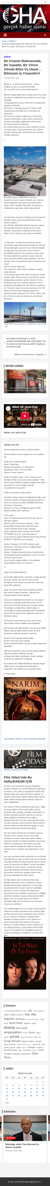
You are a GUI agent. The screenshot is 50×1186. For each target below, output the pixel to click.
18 (13, 1092)
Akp (27, 1014)
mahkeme (39, 1047)
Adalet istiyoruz (17, 1015)
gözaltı (38, 1041)
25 (13, 1095)
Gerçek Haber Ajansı (27, 1037)
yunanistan (26, 1054)
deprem (27, 1023)
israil (18, 1047)
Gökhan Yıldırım (27, 1041)
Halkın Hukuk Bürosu (24, 1044)
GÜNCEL (7, 57)
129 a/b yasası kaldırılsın (13, 1011)
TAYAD (41, 1050)
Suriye (34, 1050)
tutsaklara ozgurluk (12, 1054)
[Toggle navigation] (5, 35)
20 (25, 1092)
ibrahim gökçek (9, 1047)
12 (19, 1089)
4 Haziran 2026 (11, 1151)
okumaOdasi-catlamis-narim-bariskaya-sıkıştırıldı (24, 739)
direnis (22, 324)
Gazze (6, 1037)
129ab (25, 1011)
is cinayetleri (31, 324)
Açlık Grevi (16, 1023)
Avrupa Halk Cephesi (32, 1019)
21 (31, 1092)
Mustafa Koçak (10, 1050)
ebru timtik (21, 1028)
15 (37, 1089)
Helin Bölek (36, 1044)
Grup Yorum (12, 1041)
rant (6, 326)
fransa (38, 1033)
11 (13, 1089)
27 (25, 1095)
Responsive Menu (45, 2)
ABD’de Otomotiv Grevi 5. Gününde (29, 354)
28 (31, 1095)
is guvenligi (41, 324)
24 (7, 1095)
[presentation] (42, 1111)
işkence (24, 1047)
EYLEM (25, 1033)
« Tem (6, 1103)
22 (37, 1092)
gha (17, 78)
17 (7, 1092)
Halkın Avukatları (10, 1044)
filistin (31, 1032)
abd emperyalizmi (39, 1011)
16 (43, 1089)
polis (20, 1050)
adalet (6, 1015)
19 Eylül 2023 (9, 78)
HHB (43, 1044)
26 (19, 1095)
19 (19, 1092)
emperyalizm (13, 1032)
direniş (9, 1027)
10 (7, 1089)
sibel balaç (27, 1050)
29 (37, 1095)
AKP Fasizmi (14, 324)
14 (31, 1089)
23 (43, 1092)
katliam (31, 1047)
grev (39, 1037)
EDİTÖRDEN (10, 1138)
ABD (30, 1010)
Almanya (20, 1019)
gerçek (14, 1036)
